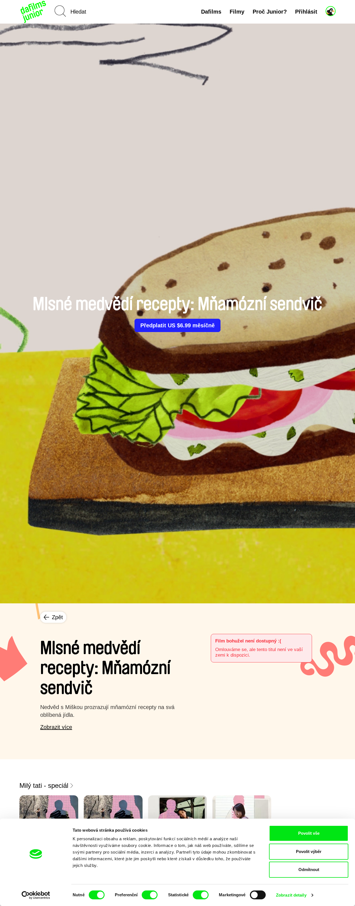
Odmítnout (308, 869)
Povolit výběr (308, 851)
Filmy (237, 12)
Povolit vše (309, 833)
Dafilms (211, 12)
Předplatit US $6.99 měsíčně (177, 325)
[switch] (150, 894)
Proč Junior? (270, 12)
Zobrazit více (56, 727)
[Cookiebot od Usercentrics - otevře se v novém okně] (36, 895)
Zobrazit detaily (291, 895)
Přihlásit (306, 12)
